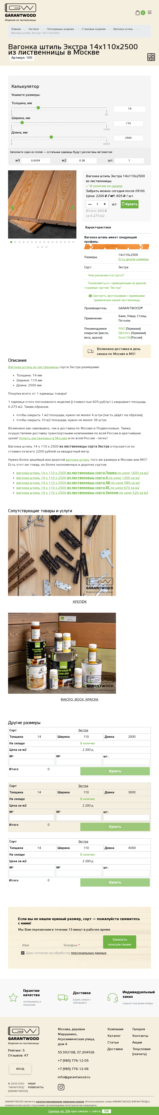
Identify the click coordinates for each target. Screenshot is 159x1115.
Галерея (138, 1029)
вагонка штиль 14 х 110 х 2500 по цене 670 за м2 (78, 488)
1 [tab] (11, 242)
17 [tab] (38, 247)
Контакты (140, 1036)
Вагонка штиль (123, 29)
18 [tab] (42, 247)
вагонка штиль (77, 460)
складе (116, 186)
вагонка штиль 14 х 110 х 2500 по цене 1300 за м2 (78, 478)
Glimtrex (124, 333)
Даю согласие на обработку (66, 953)
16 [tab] (73, 242)
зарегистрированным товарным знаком (60, 1101)
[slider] (38, 107)
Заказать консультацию (119, 942)
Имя (25, 945)
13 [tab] (61, 242)
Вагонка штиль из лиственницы (33, 367)
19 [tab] (46, 247)
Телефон (71, 945)
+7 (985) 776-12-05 (73, 1060)
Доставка (115, 1049)
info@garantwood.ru (74, 1077)
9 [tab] (44, 242)
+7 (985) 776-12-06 (73, 1069)
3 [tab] (19, 242)
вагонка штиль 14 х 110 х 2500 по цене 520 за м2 (82, 493)
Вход (20, 1068)
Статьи (113, 1042)
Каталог (34, 29)
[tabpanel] (42, 204)
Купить (131, 204)
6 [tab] (32, 242)
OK (106, 1111)
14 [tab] (65, 242)
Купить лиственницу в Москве (43, 438)
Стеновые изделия (94, 29)
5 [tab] (28, 242)
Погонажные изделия (60, 29)
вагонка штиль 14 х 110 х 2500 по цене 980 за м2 (78, 483)
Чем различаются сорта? (106, 275)
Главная (16, 29)
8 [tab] (40, 242)
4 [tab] (24, 242)
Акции (137, 1042)
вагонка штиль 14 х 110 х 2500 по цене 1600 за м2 (82, 473)
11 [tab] (53, 242)
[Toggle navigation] (149, 13)
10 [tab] (48, 242)
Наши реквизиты (35, 1085)
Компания (115, 1029)
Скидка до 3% (59, 1111)
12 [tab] (57, 242)
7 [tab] (36, 242)
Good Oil (124, 337)
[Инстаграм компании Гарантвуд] (61, 1088)
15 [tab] (69, 242)
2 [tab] (15, 242)
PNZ (121, 329)
